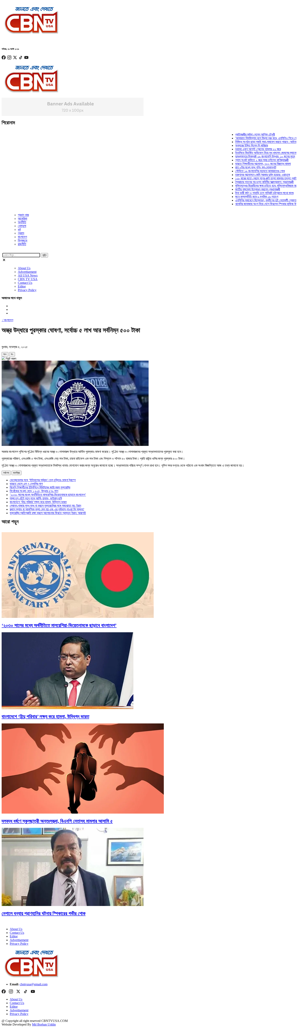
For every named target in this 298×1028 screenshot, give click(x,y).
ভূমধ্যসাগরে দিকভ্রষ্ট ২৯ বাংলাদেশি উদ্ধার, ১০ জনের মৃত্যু (254, 156)
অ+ (5, 354)
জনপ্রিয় (16, 472)
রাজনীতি (22, 244)
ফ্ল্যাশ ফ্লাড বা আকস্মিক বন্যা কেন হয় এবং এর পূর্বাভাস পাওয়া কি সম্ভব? (47, 509)
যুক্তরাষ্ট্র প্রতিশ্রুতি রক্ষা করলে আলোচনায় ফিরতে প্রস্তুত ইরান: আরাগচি (48, 513)
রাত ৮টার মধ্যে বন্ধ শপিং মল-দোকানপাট (244, 167)
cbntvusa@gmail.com (33, 984)
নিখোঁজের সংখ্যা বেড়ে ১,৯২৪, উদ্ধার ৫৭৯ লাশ (34, 491)
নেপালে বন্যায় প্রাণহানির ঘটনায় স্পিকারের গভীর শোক (44, 913)
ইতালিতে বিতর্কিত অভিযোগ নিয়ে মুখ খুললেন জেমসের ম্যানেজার (256, 153)
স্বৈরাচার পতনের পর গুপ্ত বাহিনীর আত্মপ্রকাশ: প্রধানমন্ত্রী (253, 182)
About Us (24, 268)
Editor (22, 286)
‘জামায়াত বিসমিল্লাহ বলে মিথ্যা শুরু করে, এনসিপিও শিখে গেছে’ (256, 138)
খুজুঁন (44, 255)
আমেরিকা (22, 218)
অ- (12, 354)
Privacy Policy (27, 290)
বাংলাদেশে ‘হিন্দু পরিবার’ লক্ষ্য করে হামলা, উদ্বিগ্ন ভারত (38, 502)
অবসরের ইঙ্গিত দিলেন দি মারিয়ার (240, 145)
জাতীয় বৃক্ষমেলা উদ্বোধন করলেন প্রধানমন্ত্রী (246, 189)
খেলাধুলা (22, 226)
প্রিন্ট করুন (10, 358)
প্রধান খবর (23, 215)
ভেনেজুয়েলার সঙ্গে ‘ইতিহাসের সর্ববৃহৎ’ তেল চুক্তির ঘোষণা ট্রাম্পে (43, 480)
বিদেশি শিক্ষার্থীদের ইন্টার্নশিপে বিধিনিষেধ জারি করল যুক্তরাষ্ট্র (40, 487)
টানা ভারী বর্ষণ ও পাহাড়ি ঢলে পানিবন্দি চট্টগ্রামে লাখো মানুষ (253, 193)
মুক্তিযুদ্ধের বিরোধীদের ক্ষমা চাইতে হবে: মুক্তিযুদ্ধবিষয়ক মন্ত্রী (256, 185)
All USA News (28, 275)
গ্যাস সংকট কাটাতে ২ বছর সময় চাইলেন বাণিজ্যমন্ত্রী (250, 160)
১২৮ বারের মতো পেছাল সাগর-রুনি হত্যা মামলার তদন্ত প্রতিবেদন (257, 178)
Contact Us (25, 282)
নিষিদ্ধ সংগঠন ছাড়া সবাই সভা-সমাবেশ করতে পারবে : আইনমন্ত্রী (256, 142)
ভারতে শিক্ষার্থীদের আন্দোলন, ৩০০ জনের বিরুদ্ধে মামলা (252, 163)
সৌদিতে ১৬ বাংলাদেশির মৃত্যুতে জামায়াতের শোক (249, 171)
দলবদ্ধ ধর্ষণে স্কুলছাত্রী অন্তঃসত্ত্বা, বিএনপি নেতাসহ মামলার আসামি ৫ (57, 821)
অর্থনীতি (22, 222)
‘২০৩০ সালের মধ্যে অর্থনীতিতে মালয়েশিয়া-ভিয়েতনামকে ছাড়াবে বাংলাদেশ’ (48, 494)
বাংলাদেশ (22, 237)
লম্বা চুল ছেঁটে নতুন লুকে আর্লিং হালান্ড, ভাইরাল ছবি (36, 498)
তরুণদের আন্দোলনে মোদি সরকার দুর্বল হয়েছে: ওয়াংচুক (251, 174)
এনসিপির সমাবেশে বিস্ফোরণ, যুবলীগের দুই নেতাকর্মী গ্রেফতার (255, 200)
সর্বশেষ (6, 472)
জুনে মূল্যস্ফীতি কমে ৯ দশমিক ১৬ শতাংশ (245, 196)
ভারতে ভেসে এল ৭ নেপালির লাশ (26, 483)
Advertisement (27, 271)
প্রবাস (21, 233)
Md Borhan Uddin (44, 1024)
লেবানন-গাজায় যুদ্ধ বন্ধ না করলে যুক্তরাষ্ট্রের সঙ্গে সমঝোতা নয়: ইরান (45, 505)
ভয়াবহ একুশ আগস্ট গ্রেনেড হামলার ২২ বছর (247, 149)
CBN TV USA (28, 279)
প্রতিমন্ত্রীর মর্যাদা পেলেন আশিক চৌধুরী (244, 134)
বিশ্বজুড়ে (22, 240)
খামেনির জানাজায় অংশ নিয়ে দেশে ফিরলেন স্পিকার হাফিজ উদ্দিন (256, 204)
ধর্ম (19, 229)
